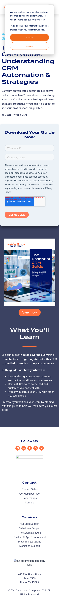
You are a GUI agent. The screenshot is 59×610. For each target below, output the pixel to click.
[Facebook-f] (29, 448)
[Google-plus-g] (23, 448)
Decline (29, 45)
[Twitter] (41, 448)
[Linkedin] (17, 448)
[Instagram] (35, 448)
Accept (29, 37)
